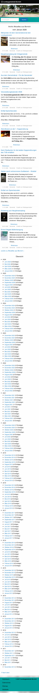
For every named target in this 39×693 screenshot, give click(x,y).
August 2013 (9, 625)
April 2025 (8, 294)
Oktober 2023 (9, 340)
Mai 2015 (8, 584)
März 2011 (8, 662)
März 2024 (8, 326)
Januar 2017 (9, 538)
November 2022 (10, 368)
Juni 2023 (8, 349)
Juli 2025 (7, 287)
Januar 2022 (9, 391)
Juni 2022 (8, 379)
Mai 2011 (8, 660)
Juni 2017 (8, 526)
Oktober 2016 (9, 547)
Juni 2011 (8, 658)
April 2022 (8, 384)
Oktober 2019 (9, 460)
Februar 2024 (9, 328)
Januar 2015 (9, 593)
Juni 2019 (8, 469)
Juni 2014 (8, 607)
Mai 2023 (8, 351)
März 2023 (8, 356)
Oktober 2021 (9, 400)
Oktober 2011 (9, 653)
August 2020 (9, 434)
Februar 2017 (9, 536)
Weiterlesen (14, 48)
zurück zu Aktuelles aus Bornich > (12, 251)
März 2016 (8, 561)
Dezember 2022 (10, 365)
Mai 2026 (8, 264)
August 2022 (9, 374)
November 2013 (10, 621)
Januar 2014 (9, 614)
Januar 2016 (9, 566)
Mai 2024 (8, 322)
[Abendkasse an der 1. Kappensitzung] (5, 133)
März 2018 (8, 503)
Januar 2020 (9, 450)
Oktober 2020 (9, 430)
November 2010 (10, 667)
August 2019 (9, 464)
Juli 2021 (7, 407)
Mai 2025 (8, 292)
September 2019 (10, 462)
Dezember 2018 (10, 485)
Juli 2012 (7, 635)
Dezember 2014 (10, 598)
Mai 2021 (8, 411)
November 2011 (10, 651)
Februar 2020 (9, 448)
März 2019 (8, 476)
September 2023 (10, 342)
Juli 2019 (7, 467)
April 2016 (8, 559)
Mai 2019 (8, 471)
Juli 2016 (7, 552)
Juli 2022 (7, 377)
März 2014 (8, 612)
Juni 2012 (8, 637)
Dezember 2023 (10, 335)
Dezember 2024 (10, 305)
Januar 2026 (9, 271)
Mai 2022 (8, 381)
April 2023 (8, 354)
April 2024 (8, 324)
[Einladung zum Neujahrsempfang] (4, 217)
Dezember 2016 (10, 543)
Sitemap (5, 686)
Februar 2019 (9, 478)
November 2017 (10, 515)
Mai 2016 (8, 556)
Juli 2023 (7, 347)
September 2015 (10, 577)
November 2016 (10, 545)
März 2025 (8, 296)
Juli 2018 (7, 494)
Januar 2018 (9, 508)
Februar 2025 (9, 298)
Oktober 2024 (9, 310)
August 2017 (9, 522)
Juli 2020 (7, 437)
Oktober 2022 (9, 370)
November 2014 (10, 600)
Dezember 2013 (10, 619)
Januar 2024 (9, 331)
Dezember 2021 (10, 395)
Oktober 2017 (9, 517)
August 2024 (9, 315)
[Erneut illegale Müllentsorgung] (4, 236)
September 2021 (10, 402)
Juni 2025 (8, 289)
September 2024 (10, 312)
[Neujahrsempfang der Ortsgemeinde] (5, 59)
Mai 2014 (8, 609)
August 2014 (9, 602)
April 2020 (8, 444)
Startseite (5, 689)
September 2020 (10, 432)
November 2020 (10, 427)
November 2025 (10, 278)
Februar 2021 (9, 418)
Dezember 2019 (10, 455)
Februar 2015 (9, 591)
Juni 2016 (8, 554)
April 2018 (8, 501)
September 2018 (10, 492)
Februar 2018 (9, 506)
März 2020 (8, 446)
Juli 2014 (7, 605)
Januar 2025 (9, 301)
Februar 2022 (9, 388)
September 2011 (10, 655)
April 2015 (8, 586)
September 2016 (10, 549)
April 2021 (8, 414)
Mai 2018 (8, 499)
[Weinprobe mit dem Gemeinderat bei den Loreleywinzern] (4, 41)
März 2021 (8, 416)
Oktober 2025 (9, 280)
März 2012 (8, 642)
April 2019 (8, 474)
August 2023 (9, 345)
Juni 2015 (8, 582)
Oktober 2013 (9, 623)
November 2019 (10, 457)
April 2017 (8, 531)
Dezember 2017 (10, 513)
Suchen (24, 20)
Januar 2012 (9, 646)
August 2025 (9, 285)
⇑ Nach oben (5, 673)
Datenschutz (6, 682)
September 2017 (10, 519)
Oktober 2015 (9, 575)
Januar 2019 (9, 480)
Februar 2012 (9, 644)
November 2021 (10, 398)
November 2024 (10, 308)
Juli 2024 (7, 317)
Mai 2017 (8, 529)
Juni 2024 (8, 319)
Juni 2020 (8, 439)
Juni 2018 (8, 497)
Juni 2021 (8, 409)
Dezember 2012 (10, 632)
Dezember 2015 (10, 570)
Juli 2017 (7, 524)
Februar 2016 (9, 563)
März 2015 (8, 589)
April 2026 (8, 266)
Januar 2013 (9, 628)
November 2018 (10, 487)
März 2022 (8, 386)
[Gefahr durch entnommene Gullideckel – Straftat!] (3, 177)
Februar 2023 (9, 358)
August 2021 (9, 404)
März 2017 (8, 533)
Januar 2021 (9, 421)
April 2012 (8, 639)
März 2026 (8, 269)
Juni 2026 (8, 262)
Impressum (5, 679)
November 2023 (10, 338)
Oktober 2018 (9, 490)
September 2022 (10, 372)
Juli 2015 (7, 579)
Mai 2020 (8, 441)
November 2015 (10, 572)
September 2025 (10, 282)
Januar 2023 (9, 361)
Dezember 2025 (10, 276)
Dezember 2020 (10, 425)
